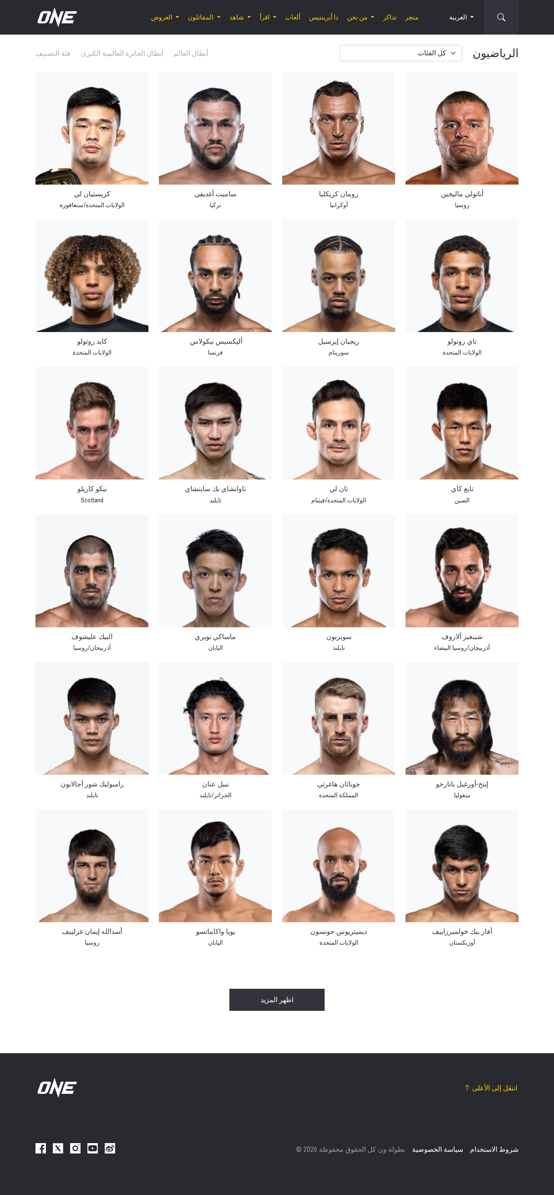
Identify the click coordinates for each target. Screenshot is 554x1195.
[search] (501, 17)
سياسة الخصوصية (437, 1149)
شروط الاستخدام (494, 1149)
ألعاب (292, 17)
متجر (412, 17)
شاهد (236, 17)
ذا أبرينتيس (323, 17)
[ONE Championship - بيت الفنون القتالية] (56, 17)
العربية (458, 17)
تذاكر (389, 17)
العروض (161, 17)
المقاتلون (200, 17)
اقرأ (265, 17)
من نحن (357, 17)
